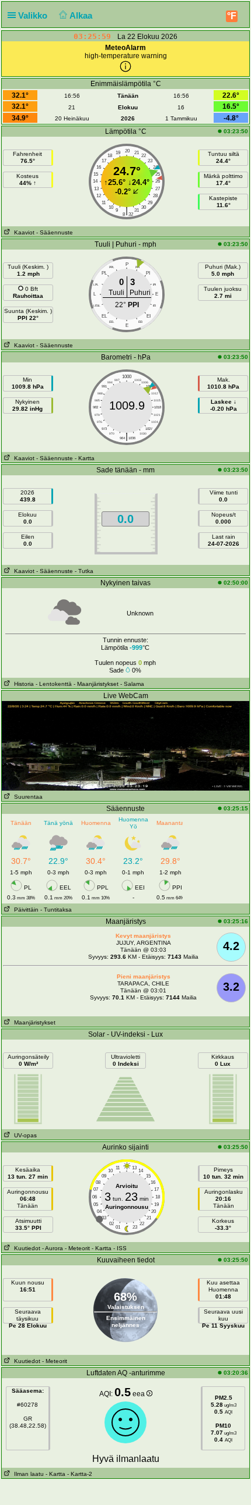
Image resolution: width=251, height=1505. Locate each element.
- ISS (120, 1248)
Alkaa (82, 15)
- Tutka (84, 571)
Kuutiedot (25, 1248)
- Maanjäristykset (96, 684)
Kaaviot (22, 232)
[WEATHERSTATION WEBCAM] (125, 745)
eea (140, 1394)
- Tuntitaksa (56, 909)
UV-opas (24, 1135)
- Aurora (52, 1248)
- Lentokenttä (54, 684)
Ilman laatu (27, 1474)
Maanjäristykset (33, 1022)
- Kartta (85, 458)
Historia (22, 684)
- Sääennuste (54, 232)
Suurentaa (27, 797)
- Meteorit (77, 1248)
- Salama (132, 684)
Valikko (34, 15)
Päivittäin (25, 909)
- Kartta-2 (78, 1474)
